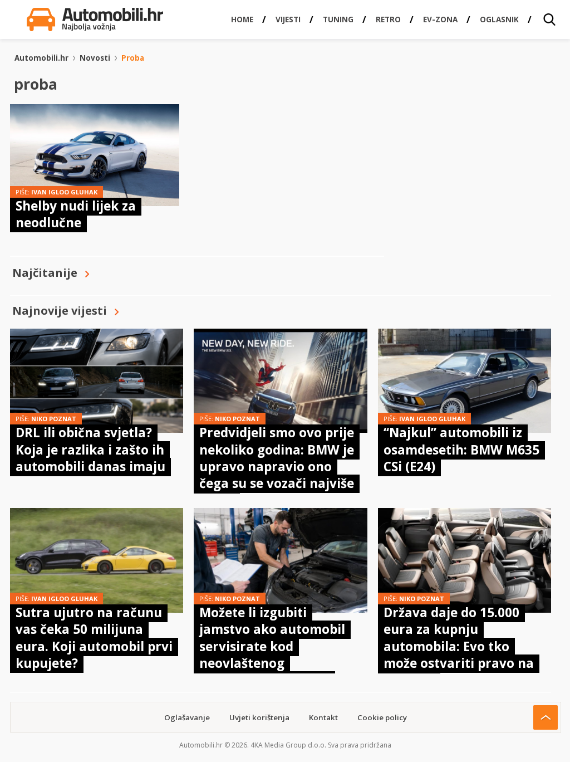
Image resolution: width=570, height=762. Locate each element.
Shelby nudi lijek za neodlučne (76, 214)
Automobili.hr (41, 58)
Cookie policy (382, 717)
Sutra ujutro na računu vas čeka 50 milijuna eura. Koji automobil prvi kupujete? (94, 638)
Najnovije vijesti (59, 310)
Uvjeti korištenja (259, 717)
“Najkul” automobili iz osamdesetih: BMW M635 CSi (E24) (461, 449)
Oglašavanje (187, 717)
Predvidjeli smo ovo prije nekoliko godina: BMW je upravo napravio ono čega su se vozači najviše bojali (276, 466)
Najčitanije (44, 272)
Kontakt (323, 717)
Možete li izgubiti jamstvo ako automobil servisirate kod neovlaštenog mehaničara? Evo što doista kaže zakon (272, 655)
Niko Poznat (53, 418)
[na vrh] (545, 717)
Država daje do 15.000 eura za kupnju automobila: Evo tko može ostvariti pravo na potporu (459, 646)
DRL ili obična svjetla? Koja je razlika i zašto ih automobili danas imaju (90, 449)
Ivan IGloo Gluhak (64, 192)
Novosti (95, 58)
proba (132, 58)
